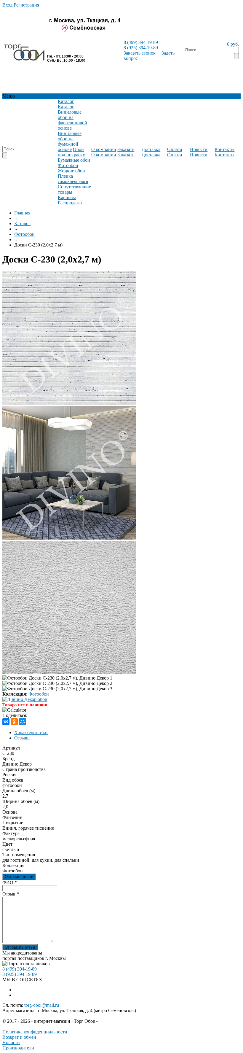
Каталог (22, 223)
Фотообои (24, 234)
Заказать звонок (140, 52)
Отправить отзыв (20, 947)
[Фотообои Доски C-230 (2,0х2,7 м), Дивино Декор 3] (69, 672)
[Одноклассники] (14, 721)
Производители (18, 1047)
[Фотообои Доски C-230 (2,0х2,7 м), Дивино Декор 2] (69, 537)
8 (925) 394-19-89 (141, 47)
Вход (7, 4)
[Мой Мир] (22, 721)
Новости (11, 1042)
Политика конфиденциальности (34, 1031)
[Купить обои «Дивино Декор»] (24, 699)
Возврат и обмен (19, 1037)
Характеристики (31, 732)
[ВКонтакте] (5, 721)
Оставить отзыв (19, 876)
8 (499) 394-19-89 (141, 42)
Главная (22, 212)
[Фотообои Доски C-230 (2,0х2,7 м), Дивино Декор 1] (69, 403)
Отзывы (22, 737)
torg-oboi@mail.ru (41, 1005)
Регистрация (26, 4)
